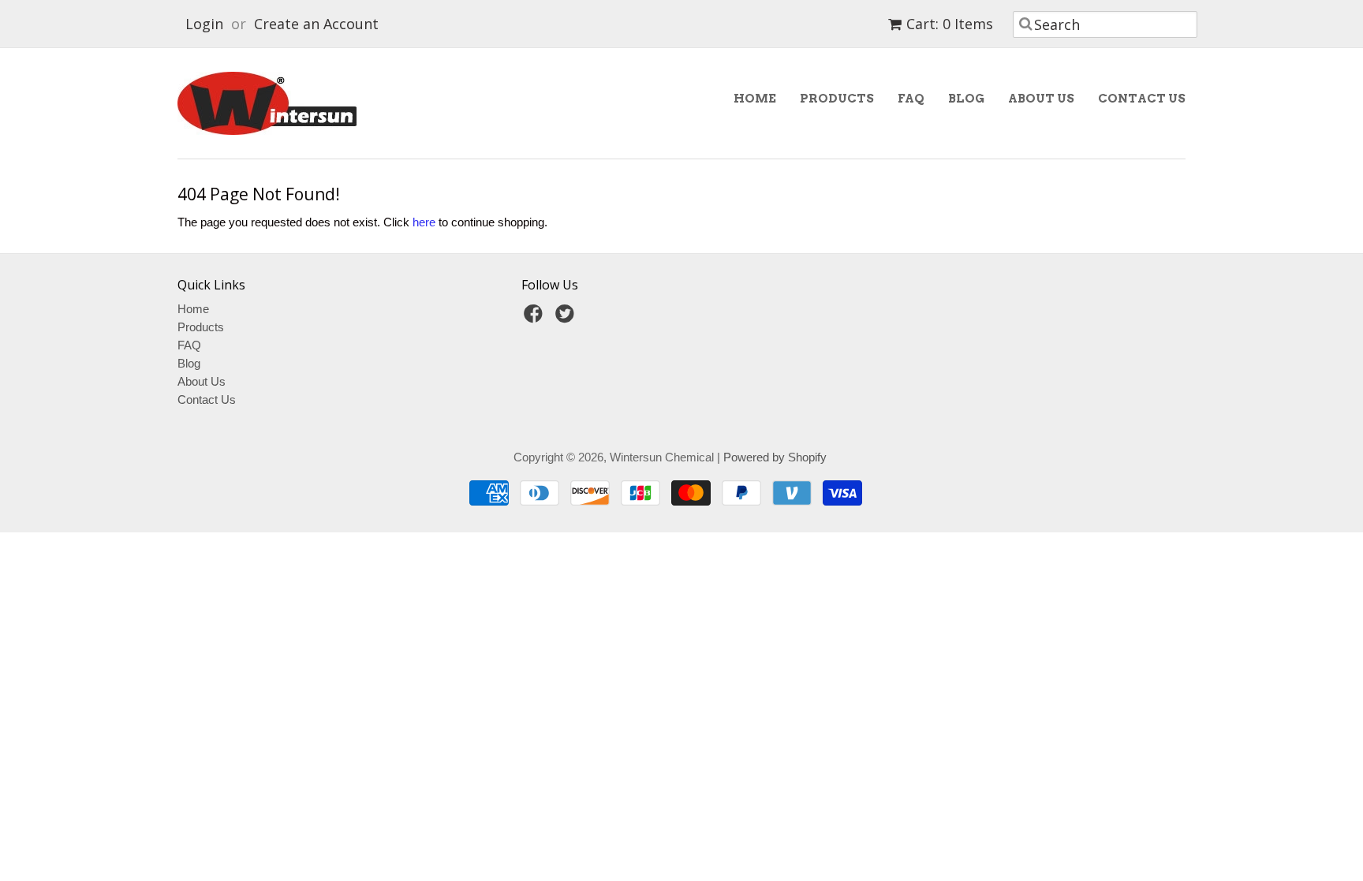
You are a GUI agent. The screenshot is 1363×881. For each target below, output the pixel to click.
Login (204, 23)
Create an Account (316, 23)
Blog (966, 98)
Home (755, 98)
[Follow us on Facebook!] (535, 318)
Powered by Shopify (775, 457)
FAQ (911, 98)
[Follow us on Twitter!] (567, 318)
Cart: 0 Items (949, 23)
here (424, 222)
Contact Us (1142, 98)
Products (837, 98)
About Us (1041, 98)
